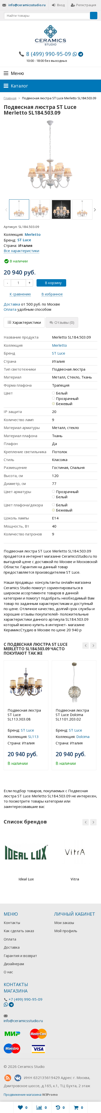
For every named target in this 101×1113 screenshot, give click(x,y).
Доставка (12, 304)
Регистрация (86, 5)
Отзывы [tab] (64, 322)
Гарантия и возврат (20, 955)
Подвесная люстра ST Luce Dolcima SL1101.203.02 (72, 714)
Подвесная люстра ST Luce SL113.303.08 (24, 714)
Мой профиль (65, 930)
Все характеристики (21, 250)
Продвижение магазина (22, 1094)
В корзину (53, 282)
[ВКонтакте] (18, 1078)
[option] (19, 209)
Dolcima (82, 736)
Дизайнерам (14, 963)
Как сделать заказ (19, 930)
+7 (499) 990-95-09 (25, 999)
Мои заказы (64, 922)
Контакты (12, 922)
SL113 (33, 736)
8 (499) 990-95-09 (48, 53)
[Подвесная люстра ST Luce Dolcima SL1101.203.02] (74, 683)
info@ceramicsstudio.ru (27, 5)
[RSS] (8, 1078)
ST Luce (24, 240)
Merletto (33, 234)
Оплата (10, 309)
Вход (61, 5)
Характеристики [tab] (27, 322)
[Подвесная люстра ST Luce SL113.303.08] (26, 683)
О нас (8, 972)
